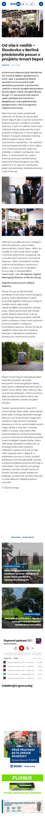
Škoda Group (28, 537)
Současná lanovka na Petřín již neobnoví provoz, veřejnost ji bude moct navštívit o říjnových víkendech (22, 575)
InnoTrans (16, 537)
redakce (5, 65)
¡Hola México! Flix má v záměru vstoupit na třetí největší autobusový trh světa (22, 621)
